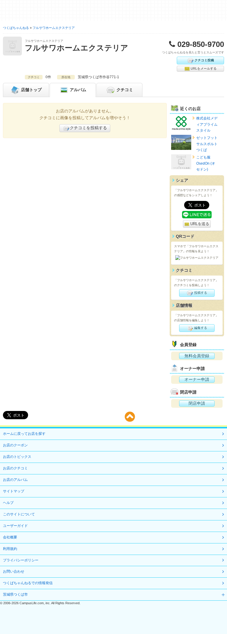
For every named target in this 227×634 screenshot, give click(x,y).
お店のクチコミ (15, 468)
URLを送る (199, 224)
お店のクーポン (15, 445)
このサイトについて (19, 514)
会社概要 (10, 537)
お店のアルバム (15, 480)
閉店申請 (197, 403)
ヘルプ (8, 503)
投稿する (200, 292)
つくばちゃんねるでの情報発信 (28, 583)
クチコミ (124, 89)
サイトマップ (13, 491)
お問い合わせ (13, 571)
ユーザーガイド (15, 526)
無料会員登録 (196, 355)
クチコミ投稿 (204, 60)
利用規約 (10, 549)
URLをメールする (203, 68)
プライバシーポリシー (20, 560)
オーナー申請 (196, 379)
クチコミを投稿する (88, 127)
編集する (200, 328)
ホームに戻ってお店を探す (24, 434)
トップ (31, 89)
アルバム (77, 89)
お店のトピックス (17, 457)
